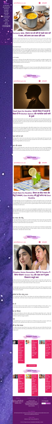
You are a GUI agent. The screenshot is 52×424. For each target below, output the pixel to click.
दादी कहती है (6, 10)
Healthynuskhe (46, 412)
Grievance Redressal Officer (31, 404)
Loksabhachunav (25, 412)
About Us (27, 419)
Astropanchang (33, 412)
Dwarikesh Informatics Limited (37, 422)
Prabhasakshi (18, 412)
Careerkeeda (39, 412)
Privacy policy (33, 419)
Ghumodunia (28, 414)
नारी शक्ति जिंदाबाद (6, 5)
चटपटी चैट (6, 14)
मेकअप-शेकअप (6, 13)
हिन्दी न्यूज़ (6, 23)
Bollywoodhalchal (35, 414)
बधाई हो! (6, 19)
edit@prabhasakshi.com (31, 401)
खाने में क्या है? (6, 8)
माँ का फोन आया (6, 20)
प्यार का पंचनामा (6, 17)
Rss (38, 419)
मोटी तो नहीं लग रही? (6, 7)
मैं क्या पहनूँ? (6, 11)
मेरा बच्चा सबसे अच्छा (6, 16)
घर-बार (6, 22)
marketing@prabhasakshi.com (31, 403)
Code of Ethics (31, 405)
